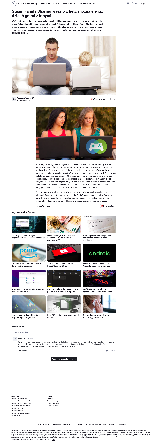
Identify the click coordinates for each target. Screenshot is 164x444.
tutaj (53, 439)
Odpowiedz (23, 351)
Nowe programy (16, 415)
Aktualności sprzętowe (54, 401)
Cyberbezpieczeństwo (53, 403)
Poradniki (50, 398)
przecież (78, 201)
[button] (134, 3)
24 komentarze (99, 99)
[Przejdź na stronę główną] (14, 5)
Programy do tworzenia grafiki (20, 413)
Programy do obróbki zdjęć (19, 398)
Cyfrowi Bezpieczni (87, 4)
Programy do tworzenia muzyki (20, 401)
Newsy (56, 4)
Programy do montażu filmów (20, 406)
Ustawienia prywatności (117, 424)
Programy (45, 4)
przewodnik (85, 164)
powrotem (40, 198)
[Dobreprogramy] (29, 3)
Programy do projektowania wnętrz (22, 403)
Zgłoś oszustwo (69, 4)
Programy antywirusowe (18, 408)
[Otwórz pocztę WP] (128, 3)
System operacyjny (52, 406)
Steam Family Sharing (83, 24)
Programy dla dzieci (17, 410)
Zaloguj (142, 4)
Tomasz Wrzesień (24, 98)
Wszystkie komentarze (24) (63, 359)
